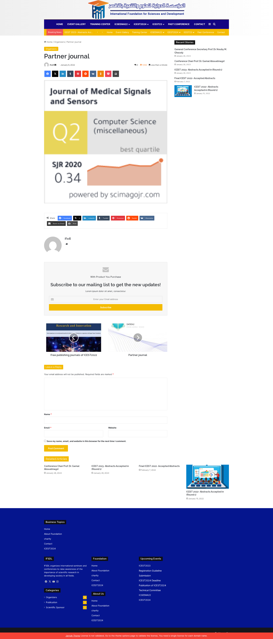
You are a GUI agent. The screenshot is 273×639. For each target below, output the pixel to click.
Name (48, 414)
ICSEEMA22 (121, 24)
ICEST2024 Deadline (150, 580)
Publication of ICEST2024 (152, 585)
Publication (51, 602)
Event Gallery (76, 24)
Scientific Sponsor (55, 607)
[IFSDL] (136, 9)
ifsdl (52, 65)
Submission (145, 575)
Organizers (59, 42)
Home (59, 24)
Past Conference (179, 24)
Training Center (100, 24)
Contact (199, 24)
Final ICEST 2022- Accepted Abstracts (194, 78)
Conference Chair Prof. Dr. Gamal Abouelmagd (199, 61)
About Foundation (53, 534)
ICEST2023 (145, 565)
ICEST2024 (140, 24)
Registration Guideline (150, 570)
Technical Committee (150, 590)
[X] (50, 582)
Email (47, 427)
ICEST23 (157, 24)
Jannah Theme (73, 635)
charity (47, 539)
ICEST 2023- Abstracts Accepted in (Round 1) (87, 32)
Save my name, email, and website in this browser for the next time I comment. (86, 441)
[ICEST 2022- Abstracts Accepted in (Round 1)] (183, 91)
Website (112, 427)
